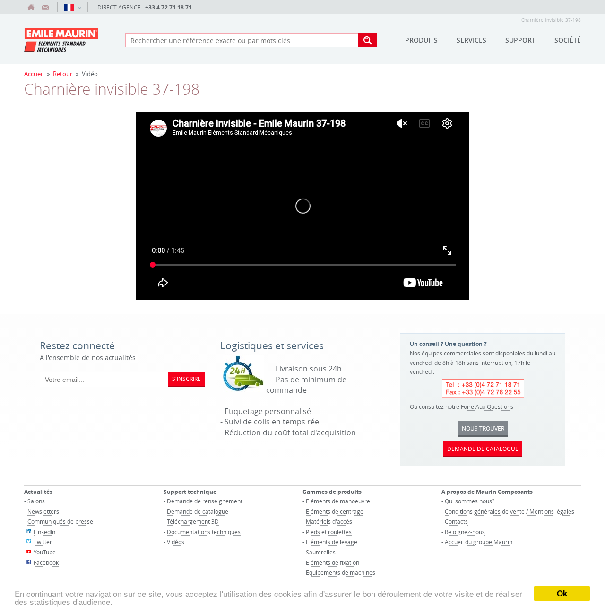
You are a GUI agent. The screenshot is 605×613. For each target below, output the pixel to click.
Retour (62, 73)
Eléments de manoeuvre (338, 501)
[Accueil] (31, 7)
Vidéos (175, 541)
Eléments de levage (331, 541)
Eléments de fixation (332, 562)
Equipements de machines (340, 572)
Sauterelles (321, 552)
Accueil (33, 73)
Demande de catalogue (197, 511)
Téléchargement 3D (193, 521)
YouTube (45, 552)
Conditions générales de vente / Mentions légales (509, 511)
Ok (562, 593)
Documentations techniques (204, 531)
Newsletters (43, 511)
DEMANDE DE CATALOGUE (483, 448)
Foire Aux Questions (487, 406)
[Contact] (45, 7)
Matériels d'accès (329, 521)
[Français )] (72, 7)
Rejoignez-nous (465, 531)
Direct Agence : (144, 7)
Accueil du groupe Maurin (478, 541)
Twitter (43, 541)
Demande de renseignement (204, 501)
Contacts (456, 521)
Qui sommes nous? (469, 501)
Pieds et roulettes (329, 531)
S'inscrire (186, 378)
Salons (36, 501)
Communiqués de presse (60, 521)
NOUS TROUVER (483, 428)
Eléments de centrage (334, 511)
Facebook (46, 562)
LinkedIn (44, 531)
